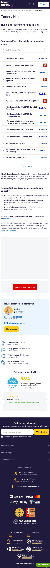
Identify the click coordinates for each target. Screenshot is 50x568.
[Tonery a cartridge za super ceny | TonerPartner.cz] (7, 4)
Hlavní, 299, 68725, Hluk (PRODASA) (19, 65)
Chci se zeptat (11, 329)
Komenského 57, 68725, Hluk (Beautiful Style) (21, 94)
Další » (29, 166)
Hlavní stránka (5, 10)
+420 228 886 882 (15, 317)
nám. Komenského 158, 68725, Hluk (19, 129)
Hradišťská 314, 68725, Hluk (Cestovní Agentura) (20, 80)
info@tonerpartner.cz (11, 230)
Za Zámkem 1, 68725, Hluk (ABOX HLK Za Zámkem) (20, 151)
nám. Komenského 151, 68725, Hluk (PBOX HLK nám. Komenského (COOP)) (20, 122)
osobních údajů (26, 437)
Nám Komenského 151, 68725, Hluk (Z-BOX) (22, 101)
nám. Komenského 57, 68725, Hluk (19, 136)
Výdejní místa (28, 10)
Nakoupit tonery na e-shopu (25, 287)
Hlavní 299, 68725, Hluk (15, 58)
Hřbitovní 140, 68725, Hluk (16, 87)
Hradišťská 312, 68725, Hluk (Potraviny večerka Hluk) (20, 72)
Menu (45, 4)
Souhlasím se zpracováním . (17, 437)
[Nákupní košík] (33, 4)
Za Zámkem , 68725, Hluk (15, 143)
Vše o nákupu (17, 10)
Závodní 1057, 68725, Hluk (16, 158)
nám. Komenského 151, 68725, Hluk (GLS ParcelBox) (21, 108)
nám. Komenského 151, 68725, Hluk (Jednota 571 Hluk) (19, 115)
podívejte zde (7, 219)
